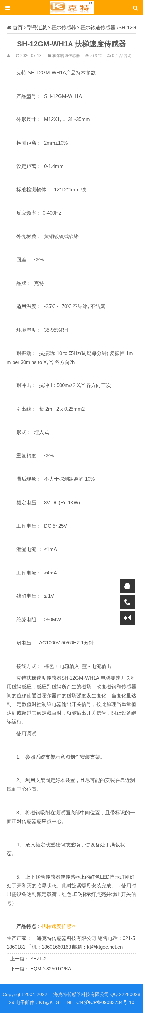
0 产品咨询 (121, 55)
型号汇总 (37, 27)
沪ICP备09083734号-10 (109, 1002)
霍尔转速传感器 (97, 27)
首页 (18, 27)
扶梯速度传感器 (58, 926)
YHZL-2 (38, 958)
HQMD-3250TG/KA (50, 968)
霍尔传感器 (63, 27)
